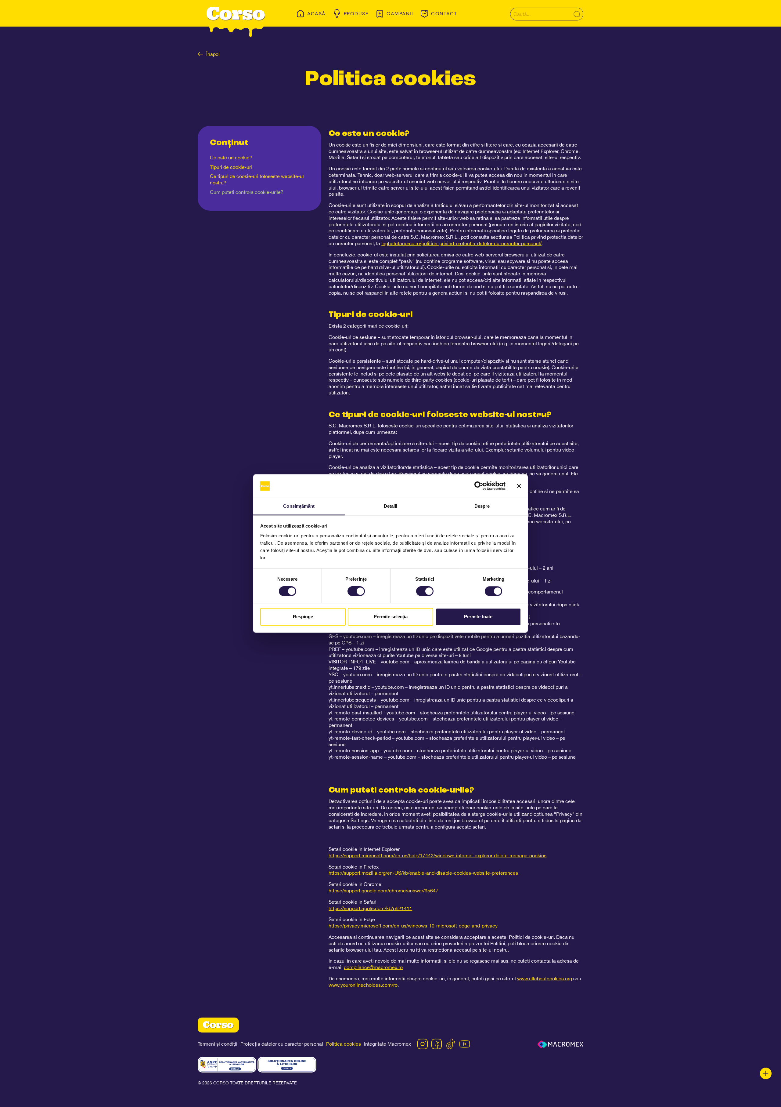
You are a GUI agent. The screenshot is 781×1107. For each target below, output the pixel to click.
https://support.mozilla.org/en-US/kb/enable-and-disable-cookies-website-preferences (423, 873)
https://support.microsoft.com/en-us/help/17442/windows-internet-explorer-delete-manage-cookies (437, 855)
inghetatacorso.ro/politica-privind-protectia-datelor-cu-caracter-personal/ (461, 243)
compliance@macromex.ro (373, 967)
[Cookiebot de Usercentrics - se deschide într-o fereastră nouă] (479, 486)
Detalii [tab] (391, 506)
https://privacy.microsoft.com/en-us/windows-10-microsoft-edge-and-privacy (413, 925)
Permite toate (478, 616)
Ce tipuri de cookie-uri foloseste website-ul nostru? (257, 179)
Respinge (303, 616)
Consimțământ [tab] (299, 506)
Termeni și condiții (217, 1044)
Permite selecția (391, 616)
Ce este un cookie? (231, 157)
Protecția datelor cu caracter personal (281, 1044)
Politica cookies (343, 1044)
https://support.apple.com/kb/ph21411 (370, 908)
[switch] (356, 591)
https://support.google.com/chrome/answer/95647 (383, 890)
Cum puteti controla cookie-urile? (246, 192)
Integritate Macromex (387, 1044)
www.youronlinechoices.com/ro (363, 985)
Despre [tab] (482, 506)
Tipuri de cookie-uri (231, 167)
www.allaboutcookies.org (544, 978)
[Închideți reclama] (519, 486)
